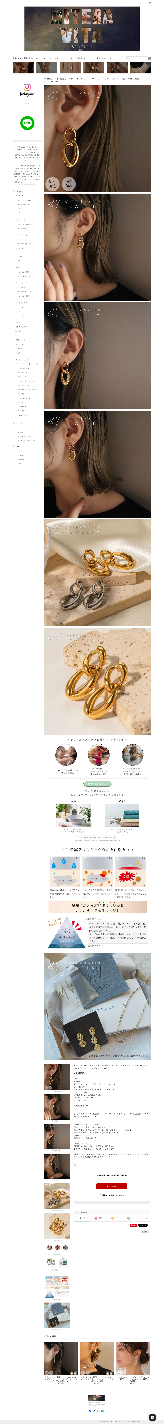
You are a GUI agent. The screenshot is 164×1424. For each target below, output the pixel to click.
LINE (19, 463)
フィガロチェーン (23, 394)
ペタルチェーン (22, 373)
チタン (20, 209)
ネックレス (19, 196)
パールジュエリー (22, 303)
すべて (82, 1218)
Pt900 (20, 256)
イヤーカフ (19, 283)
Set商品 (18, 331)
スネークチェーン (23, 368)
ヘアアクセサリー (22, 235)
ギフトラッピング (22, 360)
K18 (19, 213)
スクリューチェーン (24, 377)
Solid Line (19, 344)
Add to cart (112, 1186)
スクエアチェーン (23, 415)
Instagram (21, 459)
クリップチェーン (23, 385)
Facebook (21, 451)
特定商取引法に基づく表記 (27, 440)
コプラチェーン (22, 406)
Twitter (20, 455)
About (20, 428)
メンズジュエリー (22, 327)
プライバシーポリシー (25, 436)
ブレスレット (20, 220)
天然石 (17, 322)
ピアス (17, 239)
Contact (21, 432)
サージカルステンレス (25, 204)
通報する (145, 1231)
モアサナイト (20, 340)
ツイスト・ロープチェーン (26, 381)
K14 (19, 261)
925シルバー (22, 248)
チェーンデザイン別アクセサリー (27, 364)
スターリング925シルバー (26, 200)
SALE (17, 336)
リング (17, 268)
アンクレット (20, 287)
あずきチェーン (22, 402)
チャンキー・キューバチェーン (27, 390)
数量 (75, 1165)
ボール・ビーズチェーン (25, 398)
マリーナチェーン (23, 411)
